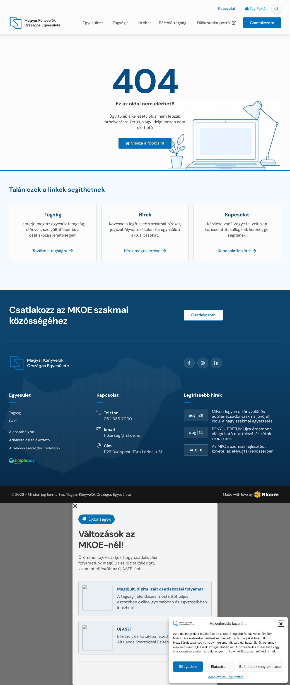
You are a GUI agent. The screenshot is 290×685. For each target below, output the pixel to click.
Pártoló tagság (172, 23)
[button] (281, 623)
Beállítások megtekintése (260, 666)
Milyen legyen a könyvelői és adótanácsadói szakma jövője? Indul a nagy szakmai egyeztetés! (243, 416)
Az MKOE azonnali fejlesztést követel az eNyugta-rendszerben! (243, 449)
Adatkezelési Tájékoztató (226, 677)
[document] (145, 594)
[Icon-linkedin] (216, 363)
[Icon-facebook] (189, 363)
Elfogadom (188, 666)
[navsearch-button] (276, 9)
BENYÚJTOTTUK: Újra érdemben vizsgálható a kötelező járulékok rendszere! (242, 433)
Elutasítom (219, 666)
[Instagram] (202, 363)
